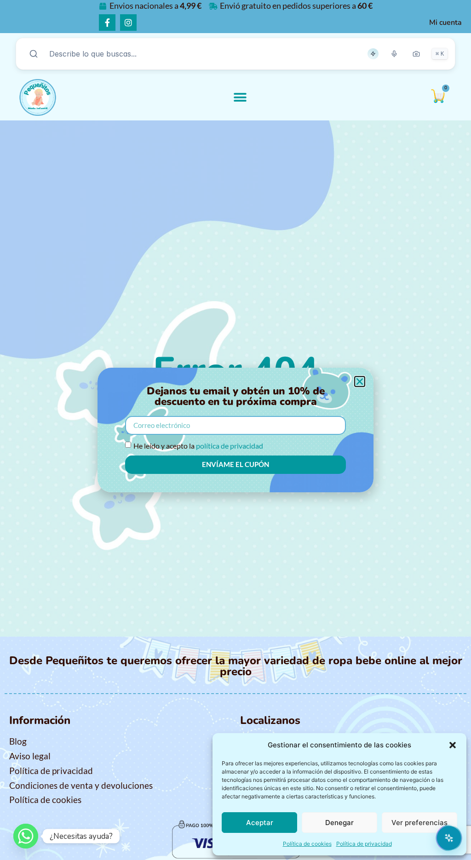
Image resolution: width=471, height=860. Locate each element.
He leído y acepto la (198, 445)
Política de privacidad (364, 843)
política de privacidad (229, 445)
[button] (452, 745)
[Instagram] (128, 22)
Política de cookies (307, 843)
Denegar (339, 822)
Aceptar (259, 822)
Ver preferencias (419, 822)
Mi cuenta (445, 22)
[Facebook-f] (107, 22)
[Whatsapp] (25, 836)
